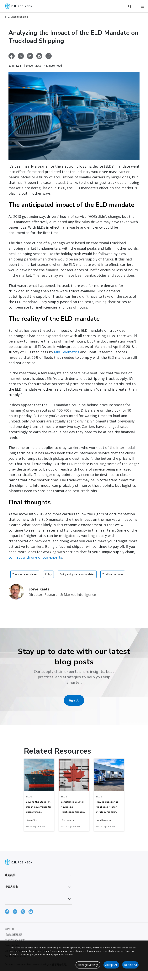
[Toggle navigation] (142, 6)
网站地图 (9, 929)
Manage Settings (87, 965)
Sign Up (74, 700)
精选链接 (10, 875)
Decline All (130, 965)
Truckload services (113, 574)
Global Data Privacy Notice (42, 951)
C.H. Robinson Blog (18, 16)
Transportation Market (25, 574)
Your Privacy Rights (15, 940)
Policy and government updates (77, 574)
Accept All (111, 965)
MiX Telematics (66, 352)
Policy (48, 574)
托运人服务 (11, 887)
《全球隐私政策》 (14, 934)
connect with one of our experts (35, 557)
